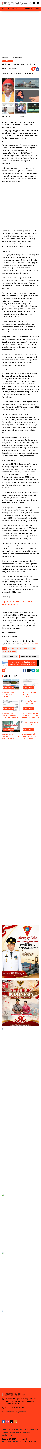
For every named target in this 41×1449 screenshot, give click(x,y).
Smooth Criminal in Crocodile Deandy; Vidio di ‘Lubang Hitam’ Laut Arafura (29, 736)
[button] (30, 3)
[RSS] (15, 1421)
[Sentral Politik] (14, 3)
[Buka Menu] (34, 3)
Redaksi (4, 68)
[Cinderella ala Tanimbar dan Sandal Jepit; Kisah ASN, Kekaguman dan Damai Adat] (11, 726)
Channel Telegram (30, 644)
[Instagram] (7, 1421)
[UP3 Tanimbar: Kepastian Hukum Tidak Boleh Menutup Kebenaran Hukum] (11, 705)
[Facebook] (24, 670)
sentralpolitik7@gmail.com (16, 1412)
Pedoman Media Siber (10, 1432)
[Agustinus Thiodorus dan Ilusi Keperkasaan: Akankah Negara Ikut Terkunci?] (30, 684)
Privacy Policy (30, 1429)
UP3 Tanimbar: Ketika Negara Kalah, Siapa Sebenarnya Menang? (30, 715)
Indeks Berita (7, 1435)
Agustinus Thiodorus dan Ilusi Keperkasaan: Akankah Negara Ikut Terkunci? (29, 694)
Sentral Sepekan (7, 61)
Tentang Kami (7, 1429)
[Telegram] (33, 670)
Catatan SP (14, 649)
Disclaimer (26, 1432)
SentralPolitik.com (28, 649)
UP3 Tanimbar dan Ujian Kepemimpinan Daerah (10, 694)
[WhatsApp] (37, 670)
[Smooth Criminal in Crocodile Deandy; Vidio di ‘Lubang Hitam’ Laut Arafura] (30, 726)
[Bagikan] (37, 69)
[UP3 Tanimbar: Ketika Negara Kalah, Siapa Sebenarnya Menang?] (30, 705)
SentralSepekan (10, 651)
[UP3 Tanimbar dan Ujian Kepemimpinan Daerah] (11, 684)
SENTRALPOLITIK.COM (10, 1441)
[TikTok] (11, 1421)
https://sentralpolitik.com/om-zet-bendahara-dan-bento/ (17, 602)
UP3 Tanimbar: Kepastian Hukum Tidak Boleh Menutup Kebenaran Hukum (10, 715)
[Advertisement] (20, 34)
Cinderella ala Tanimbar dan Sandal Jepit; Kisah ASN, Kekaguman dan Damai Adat (10, 736)
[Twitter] (29, 670)
